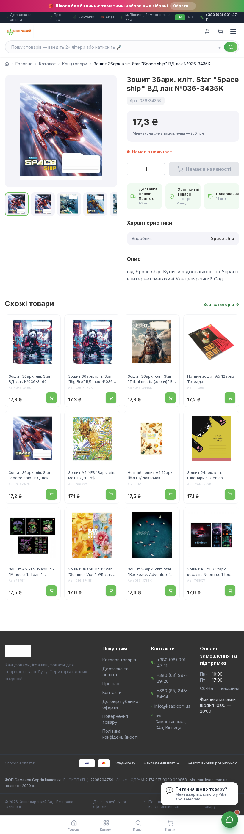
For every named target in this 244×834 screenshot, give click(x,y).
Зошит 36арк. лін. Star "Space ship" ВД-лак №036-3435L (30, 475)
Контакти (86, 17)
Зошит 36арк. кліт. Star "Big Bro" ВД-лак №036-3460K (91, 379)
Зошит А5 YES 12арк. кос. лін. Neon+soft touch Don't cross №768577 (211, 572)
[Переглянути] (52, 323)
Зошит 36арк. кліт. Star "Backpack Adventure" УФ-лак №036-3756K (149, 572)
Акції (110, 17)
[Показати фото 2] (43, 204)
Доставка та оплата (21, 17)
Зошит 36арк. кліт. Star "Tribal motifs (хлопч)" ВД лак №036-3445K (152, 379)
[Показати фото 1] (17, 204)
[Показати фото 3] (69, 204)
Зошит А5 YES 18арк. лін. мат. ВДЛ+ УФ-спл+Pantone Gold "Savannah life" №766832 (91, 475)
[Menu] (233, 31)
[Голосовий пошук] (219, 47)
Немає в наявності (208, 169)
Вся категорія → (221, 304)
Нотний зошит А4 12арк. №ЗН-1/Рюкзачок (150, 475)
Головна (23, 63)
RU (190, 17)
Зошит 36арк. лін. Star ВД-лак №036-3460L (30, 379)
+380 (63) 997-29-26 (172, 678)
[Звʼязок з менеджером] (229, 819)
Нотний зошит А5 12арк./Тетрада (210, 379)
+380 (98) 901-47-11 (172, 662)
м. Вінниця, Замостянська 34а (148, 17)
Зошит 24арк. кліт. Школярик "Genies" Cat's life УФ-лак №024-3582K (210, 475)
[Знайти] (230, 47)
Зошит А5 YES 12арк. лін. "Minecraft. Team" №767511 (32, 572)
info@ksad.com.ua (172, 706)
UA (180, 17)
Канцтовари (74, 63)
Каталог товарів (119, 659)
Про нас (57, 17)
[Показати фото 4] (95, 204)
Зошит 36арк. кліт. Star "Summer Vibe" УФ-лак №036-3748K (90, 572)
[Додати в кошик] (51, 397)
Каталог (47, 63)
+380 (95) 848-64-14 (172, 693)
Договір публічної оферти (109, 804)
